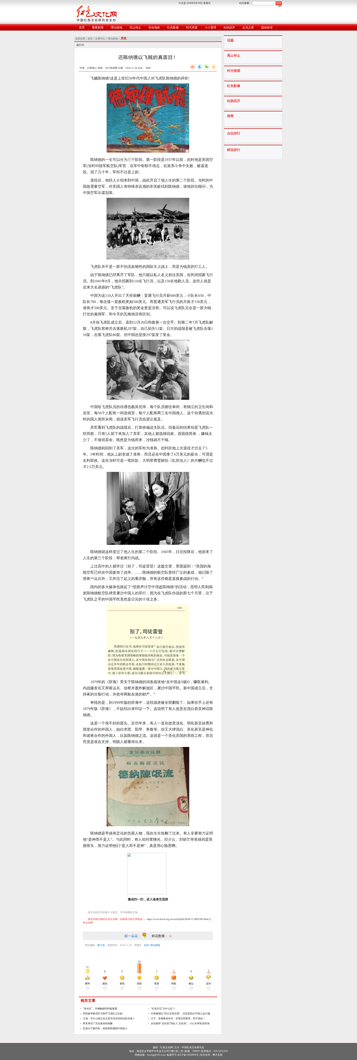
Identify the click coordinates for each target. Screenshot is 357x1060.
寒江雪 (101, 945)
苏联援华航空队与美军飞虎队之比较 (103, 1013)
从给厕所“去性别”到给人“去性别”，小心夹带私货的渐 (180, 1023)
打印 (81, 45)
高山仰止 (135, 27)
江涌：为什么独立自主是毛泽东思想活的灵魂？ (109, 1018)
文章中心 (100, 38)
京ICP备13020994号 (188, 1054)
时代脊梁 (192, 27)
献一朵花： (133, 936)
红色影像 (173, 27)
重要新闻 (98, 27)
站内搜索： (245, 3)
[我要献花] (147, 936)
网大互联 (218, 1054)
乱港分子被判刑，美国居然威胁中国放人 (105, 1028)
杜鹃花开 (229, 27)
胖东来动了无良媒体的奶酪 (98, 1023)
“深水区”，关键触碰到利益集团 (100, 1008)
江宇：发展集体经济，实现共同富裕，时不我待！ (178, 1018)
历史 (146, 945)
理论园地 (116, 27)
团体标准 (267, 27)
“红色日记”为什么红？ (163, 1008)
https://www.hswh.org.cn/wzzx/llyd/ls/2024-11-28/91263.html (177, 919)
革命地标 (154, 27)
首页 (82, 27)
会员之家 (248, 27)
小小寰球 (210, 27)
